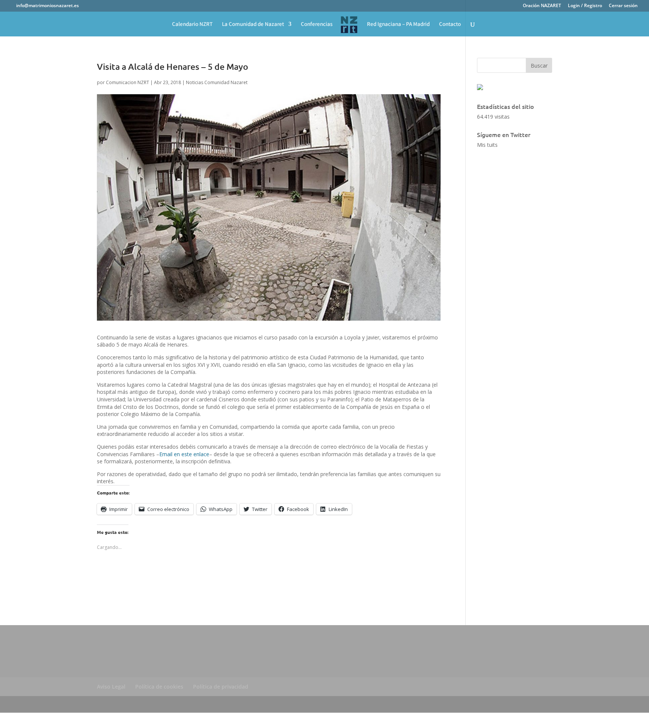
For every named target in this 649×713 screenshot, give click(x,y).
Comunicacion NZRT (127, 82)
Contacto (450, 24)
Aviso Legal (111, 686)
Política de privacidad (220, 686)
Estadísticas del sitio (505, 106)
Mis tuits (487, 144)
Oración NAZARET (542, 6)
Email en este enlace (184, 454)
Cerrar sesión (623, 6)
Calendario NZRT (192, 24)
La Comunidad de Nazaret (253, 24)
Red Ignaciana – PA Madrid (398, 24)
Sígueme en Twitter (503, 134)
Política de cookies (159, 686)
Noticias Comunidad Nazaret (217, 82)
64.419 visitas (493, 116)
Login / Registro (585, 6)
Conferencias (316, 24)
